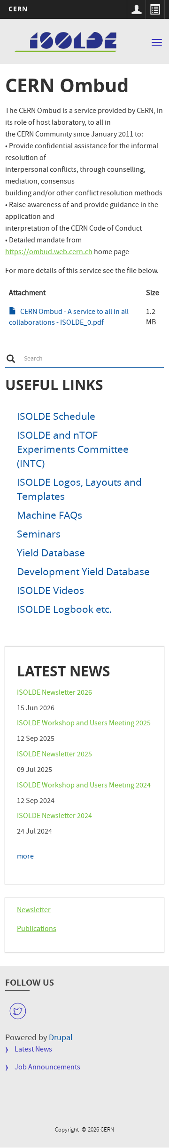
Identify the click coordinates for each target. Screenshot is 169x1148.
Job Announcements (47, 1068)
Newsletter (34, 910)
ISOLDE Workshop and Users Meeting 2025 (84, 724)
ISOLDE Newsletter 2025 (54, 755)
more (25, 857)
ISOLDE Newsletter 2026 (54, 693)
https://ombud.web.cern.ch (48, 252)
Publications (36, 929)
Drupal (61, 1038)
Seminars (39, 533)
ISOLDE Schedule (56, 416)
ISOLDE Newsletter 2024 (54, 816)
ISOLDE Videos (50, 590)
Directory (155, 9)
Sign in (136, 9)
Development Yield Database (83, 571)
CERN (18, 8)
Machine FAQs (49, 515)
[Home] (66, 42)
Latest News (33, 1050)
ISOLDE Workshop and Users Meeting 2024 (84, 786)
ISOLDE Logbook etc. (64, 609)
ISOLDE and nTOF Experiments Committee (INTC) (73, 449)
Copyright (67, 1130)
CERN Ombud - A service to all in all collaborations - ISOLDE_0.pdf (69, 318)
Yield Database (51, 552)
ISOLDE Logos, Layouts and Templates (79, 489)
